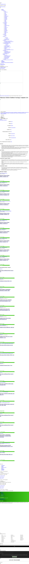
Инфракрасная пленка (7, 52)
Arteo (5, 13)
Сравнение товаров (2, 64)
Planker (5, 31)
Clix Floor (6, 14)
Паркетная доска (7, 39)
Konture (5, 48)
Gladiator (8, 95)
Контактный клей (7, 57)
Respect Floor (6, 32)
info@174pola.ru (2, 68)
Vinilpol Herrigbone (7, 25)
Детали (1, 119)
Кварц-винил (4, 22)
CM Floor (6, 29)
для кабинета (15, 112)
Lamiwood (6, 19)
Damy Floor (6, 30)
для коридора (26, 112)
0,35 (11, 131)
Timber (5, 20)
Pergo (5, 11)
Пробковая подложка (7, 42)
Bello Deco (6, 47)
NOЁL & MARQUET (7, 45)
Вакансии (3, 468)
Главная (3, 9)
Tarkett (5, 35)
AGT (5, 12)
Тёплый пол (4, 50)
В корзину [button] (1, 181)
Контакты (3, 61)
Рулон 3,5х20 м (13, 135)
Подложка (4, 40)
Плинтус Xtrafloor (7, 46)
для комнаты (23, 112)
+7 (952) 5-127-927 (2, 485)
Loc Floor (6, 18)
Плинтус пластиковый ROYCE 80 (9, 49)
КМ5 (11, 141)
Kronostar (6, 17)
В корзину (2, 117)
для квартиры (19, 112)
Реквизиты (3, 469)
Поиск (14, 546)
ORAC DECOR (7, 43)
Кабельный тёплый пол (8, 51)
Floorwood (6, 16)
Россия (11, 121)
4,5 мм (4, 112)
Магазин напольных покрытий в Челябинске (7, 62)
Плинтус (7, 44)
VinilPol (5, 24)
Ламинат (4, 10)
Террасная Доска (5, 53)
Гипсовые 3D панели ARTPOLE (9, 59)
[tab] (14, 119)
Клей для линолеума (7, 56)
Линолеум (4, 34)
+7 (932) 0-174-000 (14, 1)
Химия (4, 54)
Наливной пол (6, 58)
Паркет (4, 36)
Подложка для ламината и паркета (9, 41)
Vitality (5, 21)
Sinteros (7, 37)
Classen (5, 15)
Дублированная (13, 133)
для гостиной (11, 112)
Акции (2, 60)
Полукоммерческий (13, 137)
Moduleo (6, 23)
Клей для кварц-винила (8, 55)
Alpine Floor (6, 27)
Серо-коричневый (13, 127)
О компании (3, 465)
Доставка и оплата (4, 467)
